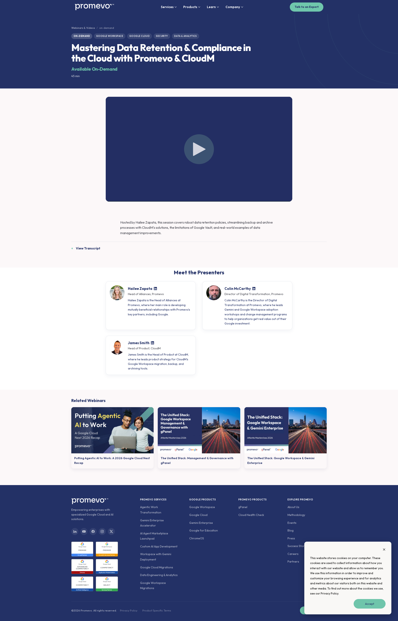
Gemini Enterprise (201, 523)
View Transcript (88, 248)
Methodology (296, 515)
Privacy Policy (329, 593)
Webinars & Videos (83, 27)
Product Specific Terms (156, 610)
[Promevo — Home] (94, 7)
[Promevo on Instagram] (102, 531)
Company (233, 7)
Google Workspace (202, 507)
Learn (211, 7)
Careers (293, 554)
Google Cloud (198, 515)
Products (190, 7)
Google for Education (203, 530)
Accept (369, 604)
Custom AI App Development (158, 546)
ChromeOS (196, 538)
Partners (293, 561)
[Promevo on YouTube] (83, 531)
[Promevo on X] (111, 531)
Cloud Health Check (251, 515)
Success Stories (298, 546)
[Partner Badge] (82, 549)
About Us (293, 507)
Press (291, 538)
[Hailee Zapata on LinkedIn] (155, 288)
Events (292, 523)
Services (167, 7)
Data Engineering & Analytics (159, 575)
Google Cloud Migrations (156, 567)
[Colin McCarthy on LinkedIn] (253, 288)
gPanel (242, 507)
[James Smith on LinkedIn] (152, 342)
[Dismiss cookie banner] (384, 550)
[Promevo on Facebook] (93, 531)
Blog (291, 530)
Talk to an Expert (307, 7)
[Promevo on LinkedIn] (74, 531)
